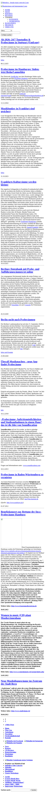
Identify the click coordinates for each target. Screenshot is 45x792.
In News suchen (6, 35)
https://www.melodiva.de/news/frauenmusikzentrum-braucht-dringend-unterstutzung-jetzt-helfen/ (21, 552)
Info (2, 410)
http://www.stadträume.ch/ (20, 711)
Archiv (7, 777)
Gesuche (28, 305)
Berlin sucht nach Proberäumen (18, 319)
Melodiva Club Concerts (13, 765)
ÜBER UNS (9, 27)
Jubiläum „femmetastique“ (14, 782)
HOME (7, 10)
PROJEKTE (9, 25)
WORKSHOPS (14, 21)
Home (7, 728)
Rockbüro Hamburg (21, 78)
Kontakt (8, 738)
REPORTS (8, 13)
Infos (2, 60)
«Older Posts (9, 725)
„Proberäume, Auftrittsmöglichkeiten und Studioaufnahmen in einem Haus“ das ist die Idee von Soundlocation (21, 422)
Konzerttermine (10, 752)
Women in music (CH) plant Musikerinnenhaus (16, 616)
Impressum (9, 786)
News (7, 746)
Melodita (8, 767)
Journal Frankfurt (32, 227)
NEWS (7, 12)
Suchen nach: (5, 790)
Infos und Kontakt (7, 352)
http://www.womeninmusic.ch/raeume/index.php (27, 672)
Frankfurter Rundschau (28, 221)
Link (34, 345)
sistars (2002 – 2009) (12, 784)
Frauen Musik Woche (12, 780)
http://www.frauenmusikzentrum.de (24, 606)
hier (21, 349)
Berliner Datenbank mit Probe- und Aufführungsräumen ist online (20, 270)
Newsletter (9, 734)
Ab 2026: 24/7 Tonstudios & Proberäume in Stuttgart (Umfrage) (20, 41)
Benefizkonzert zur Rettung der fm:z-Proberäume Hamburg (21, 513)
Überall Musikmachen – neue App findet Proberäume (19, 363)
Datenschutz (18, 786)
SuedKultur (14, 76)
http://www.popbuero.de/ (15, 502)
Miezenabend (10, 769)
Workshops (9, 754)
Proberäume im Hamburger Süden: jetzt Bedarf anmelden (20, 70)
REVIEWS (9, 15)
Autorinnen (9, 732)
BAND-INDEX (10, 23)
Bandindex (9, 756)
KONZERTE (13, 19)
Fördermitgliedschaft (12, 736)
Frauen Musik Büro (12, 779)
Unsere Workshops (12, 773)
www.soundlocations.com (31, 465)
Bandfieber (9, 771)
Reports (8, 748)
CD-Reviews (9, 750)
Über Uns (8, 730)
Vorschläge (15, 305)
